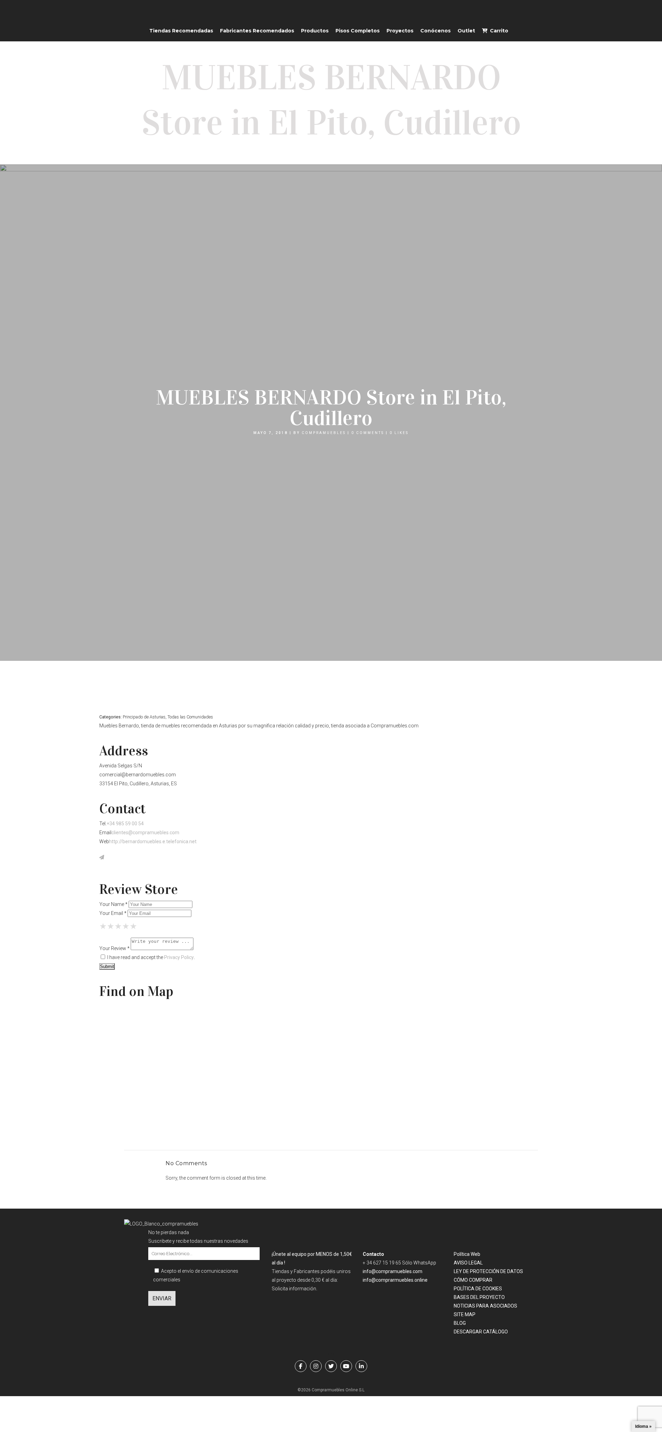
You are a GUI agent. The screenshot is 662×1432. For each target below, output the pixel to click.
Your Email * (113, 913)
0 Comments (367, 433)
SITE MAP (464, 1314)
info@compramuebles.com (392, 1271)
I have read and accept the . (150, 957)
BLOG (460, 1323)
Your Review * (114, 948)
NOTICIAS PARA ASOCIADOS (485, 1306)
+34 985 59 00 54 (125, 823)
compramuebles (324, 433)
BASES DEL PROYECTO (479, 1297)
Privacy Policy (179, 957)
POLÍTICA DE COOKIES (478, 1288)
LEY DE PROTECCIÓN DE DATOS (488, 1271)
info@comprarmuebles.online (395, 1280)
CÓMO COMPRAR (473, 1280)
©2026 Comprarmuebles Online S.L (331, 1390)
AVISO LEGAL (468, 1262)
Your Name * (113, 904)
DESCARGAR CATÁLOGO (481, 1331)
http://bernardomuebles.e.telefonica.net (153, 841)
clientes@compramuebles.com (145, 832)
